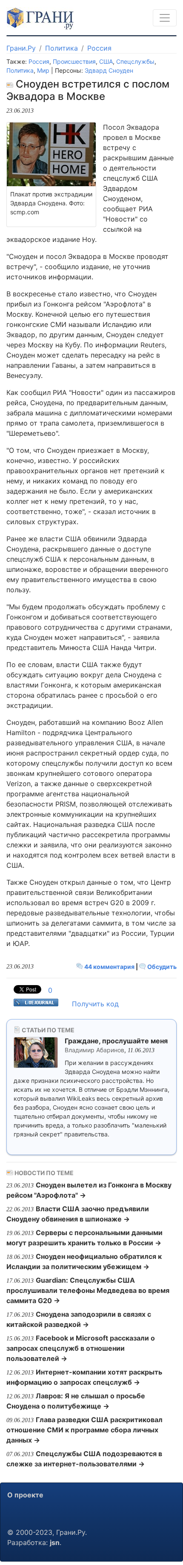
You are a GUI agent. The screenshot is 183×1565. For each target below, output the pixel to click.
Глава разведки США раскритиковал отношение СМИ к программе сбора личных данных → (84, 1429)
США (106, 61)
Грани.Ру (21, 48)
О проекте (25, 1495)
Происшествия (74, 61)
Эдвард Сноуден (109, 70)
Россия (99, 48)
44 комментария (109, 966)
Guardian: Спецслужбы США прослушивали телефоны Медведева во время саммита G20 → (87, 1290)
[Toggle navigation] (165, 17)
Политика (61, 48)
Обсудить (161, 966)
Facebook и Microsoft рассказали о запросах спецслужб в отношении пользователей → (80, 1348)
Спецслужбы (135, 61)
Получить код (95, 1004)
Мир (43, 70)
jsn (55, 1542)
